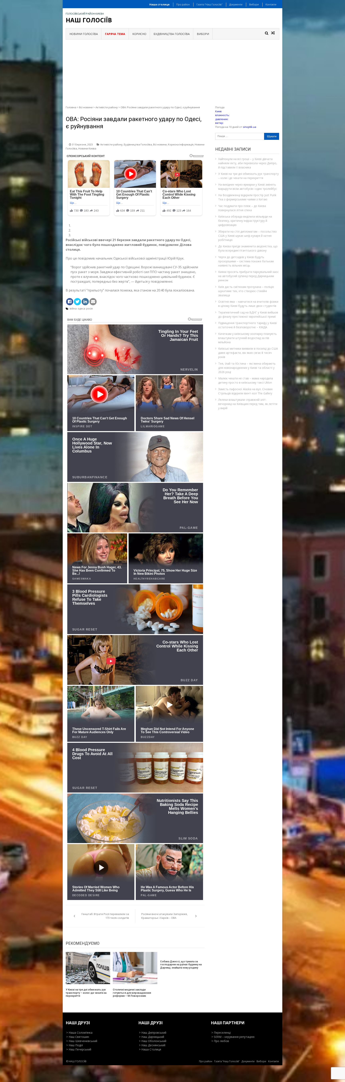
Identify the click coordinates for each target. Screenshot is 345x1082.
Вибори (254, 4)
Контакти (271, 4)
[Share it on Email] (93, 301)
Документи (235, 4)
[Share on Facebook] (69, 301)
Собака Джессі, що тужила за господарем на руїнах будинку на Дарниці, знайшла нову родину (181, 964)
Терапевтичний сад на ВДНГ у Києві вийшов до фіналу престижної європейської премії (248, 314)
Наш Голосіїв (89, 20)
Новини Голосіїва (83, 34)
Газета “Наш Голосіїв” (209, 4)
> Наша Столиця (150, 1049)
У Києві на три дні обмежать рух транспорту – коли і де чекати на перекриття (86, 992)
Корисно (139, 34)
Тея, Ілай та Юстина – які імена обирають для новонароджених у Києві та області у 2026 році (247, 368)
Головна (71, 107)
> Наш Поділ (74, 1045)
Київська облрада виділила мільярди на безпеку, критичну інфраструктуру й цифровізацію (245, 221)
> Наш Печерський (78, 1049)
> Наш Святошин (77, 1037)
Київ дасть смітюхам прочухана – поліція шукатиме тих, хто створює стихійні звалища (246, 291)
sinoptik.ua (249, 127)
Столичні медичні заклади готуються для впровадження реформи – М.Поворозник (132, 992)
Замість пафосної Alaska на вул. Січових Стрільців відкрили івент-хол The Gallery (245, 391)
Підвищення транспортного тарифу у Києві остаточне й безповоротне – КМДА (247, 325)
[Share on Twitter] (77, 301)
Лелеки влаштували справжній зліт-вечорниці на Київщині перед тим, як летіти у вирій (247, 404)
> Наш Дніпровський (152, 1032)
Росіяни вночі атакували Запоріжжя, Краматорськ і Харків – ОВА (164, 916)
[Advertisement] (172, 69)
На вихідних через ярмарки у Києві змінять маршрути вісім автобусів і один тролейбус (247, 187)
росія (89, 308)
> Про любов (220, 1041)
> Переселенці (221, 1032)
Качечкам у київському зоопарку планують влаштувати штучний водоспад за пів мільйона (247, 338)
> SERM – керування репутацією (233, 1037)
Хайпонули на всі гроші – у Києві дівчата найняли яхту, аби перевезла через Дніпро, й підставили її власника (247, 163)
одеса (81, 308)
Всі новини (86, 107)
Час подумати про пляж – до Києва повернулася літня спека (242, 208)
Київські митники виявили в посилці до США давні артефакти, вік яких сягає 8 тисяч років (248, 353)
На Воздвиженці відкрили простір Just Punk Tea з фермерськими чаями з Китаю (247, 197)
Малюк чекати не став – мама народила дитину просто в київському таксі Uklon (245, 380)
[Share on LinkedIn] (85, 301)
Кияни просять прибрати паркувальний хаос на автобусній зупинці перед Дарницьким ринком (248, 276)
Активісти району (106, 107)
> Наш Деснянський (152, 1045)
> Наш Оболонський (152, 1041)
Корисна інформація (180, 144)
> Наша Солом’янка (79, 1032)
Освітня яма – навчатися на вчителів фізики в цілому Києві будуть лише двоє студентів (248, 304)
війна (73, 308)
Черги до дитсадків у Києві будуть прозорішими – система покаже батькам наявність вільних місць (246, 261)
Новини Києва (87, 148)
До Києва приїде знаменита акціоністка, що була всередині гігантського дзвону (248, 248)
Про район (183, 4)
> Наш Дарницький (151, 1037)
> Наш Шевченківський (81, 1041)
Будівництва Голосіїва (172, 34)
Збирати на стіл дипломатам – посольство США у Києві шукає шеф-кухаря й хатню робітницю (247, 236)
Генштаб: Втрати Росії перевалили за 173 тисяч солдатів (105, 916)
